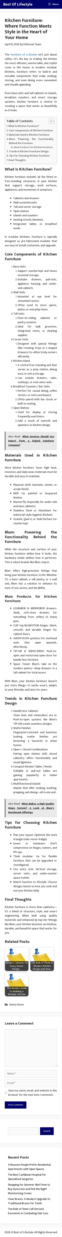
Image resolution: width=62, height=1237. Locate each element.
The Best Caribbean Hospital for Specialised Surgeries (27, 1177)
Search (46, 1131)
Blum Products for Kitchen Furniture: (33, 147)
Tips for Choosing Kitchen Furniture (29, 156)
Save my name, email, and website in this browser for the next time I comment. (32, 1093)
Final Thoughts (17, 160)
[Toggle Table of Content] (50, 121)
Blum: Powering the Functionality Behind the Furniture (31, 141)
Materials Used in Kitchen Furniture (29, 135)
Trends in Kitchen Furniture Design (29, 152)
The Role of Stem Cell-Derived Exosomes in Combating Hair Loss (28, 1211)
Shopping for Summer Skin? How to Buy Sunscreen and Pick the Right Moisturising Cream (29, 1189)
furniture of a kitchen (23, 54)
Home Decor (16, 1004)
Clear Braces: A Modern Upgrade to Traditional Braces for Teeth (29, 1201)
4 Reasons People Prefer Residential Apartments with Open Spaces (29, 1167)
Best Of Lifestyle (17, 4)
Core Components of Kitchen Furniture (31, 131)
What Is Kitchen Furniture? (23, 126)
